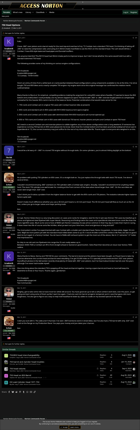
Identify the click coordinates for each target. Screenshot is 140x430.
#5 (136, 252)
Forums (6, 12)
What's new (17, 12)
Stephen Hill (13, 377)
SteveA (129, 357)
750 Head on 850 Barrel (20, 375)
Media (51, 12)
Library (28, 12)
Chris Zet (12, 364)
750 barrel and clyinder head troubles (27, 362)
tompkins (12, 357)
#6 (136, 288)
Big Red (12, 384)
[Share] (133, 37)
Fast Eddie (128, 377)
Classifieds (40, 12)
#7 (136, 317)
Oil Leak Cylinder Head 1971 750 (24, 382)
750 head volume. (18, 368)
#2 (136, 147)
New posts (5, 16)
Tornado (129, 384)
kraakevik (7, 28)
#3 (136, 174)
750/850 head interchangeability (24, 355)
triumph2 (129, 364)
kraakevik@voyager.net (26, 73)
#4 (136, 214)
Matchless (13, 371)
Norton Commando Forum (32, 357)
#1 (136, 38)
